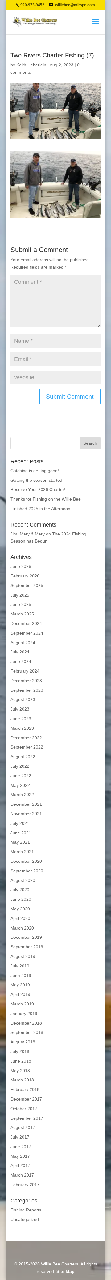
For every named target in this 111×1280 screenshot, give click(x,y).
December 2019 (26, 937)
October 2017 (23, 1108)
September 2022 (26, 747)
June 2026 (20, 566)
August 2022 (22, 756)
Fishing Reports (25, 1209)
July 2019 (19, 965)
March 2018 (22, 1079)
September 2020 (26, 870)
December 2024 (26, 623)
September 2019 (26, 946)
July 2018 (19, 1051)
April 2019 (20, 994)
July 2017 (19, 1137)
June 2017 (20, 1146)
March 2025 (22, 613)
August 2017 (22, 1127)
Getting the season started (36, 480)
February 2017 (24, 1184)
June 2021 (20, 832)
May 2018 (20, 1070)
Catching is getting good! (34, 470)
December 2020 (26, 861)
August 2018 (22, 1041)
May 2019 (20, 984)
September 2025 (26, 585)
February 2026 (24, 575)
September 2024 (26, 633)
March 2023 (22, 728)
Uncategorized (24, 1219)
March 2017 (22, 1175)
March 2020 (22, 927)
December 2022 (26, 737)
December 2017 (26, 1099)
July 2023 (19, 709)
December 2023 (26, 680)
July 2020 (19, 889)
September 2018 (26, 1032)
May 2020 (20, 908)
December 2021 (26, 804)
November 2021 (26, 813)
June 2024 (20, 661)
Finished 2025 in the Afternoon (40, 508)
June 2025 (20, 604)
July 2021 (19, 823)
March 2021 (22, 851)
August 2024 (22, 642)
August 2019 (22, 956)
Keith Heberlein (31, 64)
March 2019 (22, 1003)
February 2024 (24, 671)
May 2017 (20, 1156)
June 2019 (20, 975)
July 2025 (19, 595)
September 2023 (26, 690)
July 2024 (19, 651)
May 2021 (20, 842)
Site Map (65, 1271)
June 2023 (20, 718)
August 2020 (22, 880)
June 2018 (20, 1061)
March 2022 (22, 794)
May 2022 (20, 785)
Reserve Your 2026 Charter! (37, 489)
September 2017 (26, 1118)
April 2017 (20, 1165)
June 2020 (20, 899)
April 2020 (20, 918)
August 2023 (22, 699)
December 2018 (26, 1023)
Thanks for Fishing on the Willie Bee (45, 499)
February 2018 (24, 1089)
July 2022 (19, 766)
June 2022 (20, 775)
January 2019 (23, 1013)
